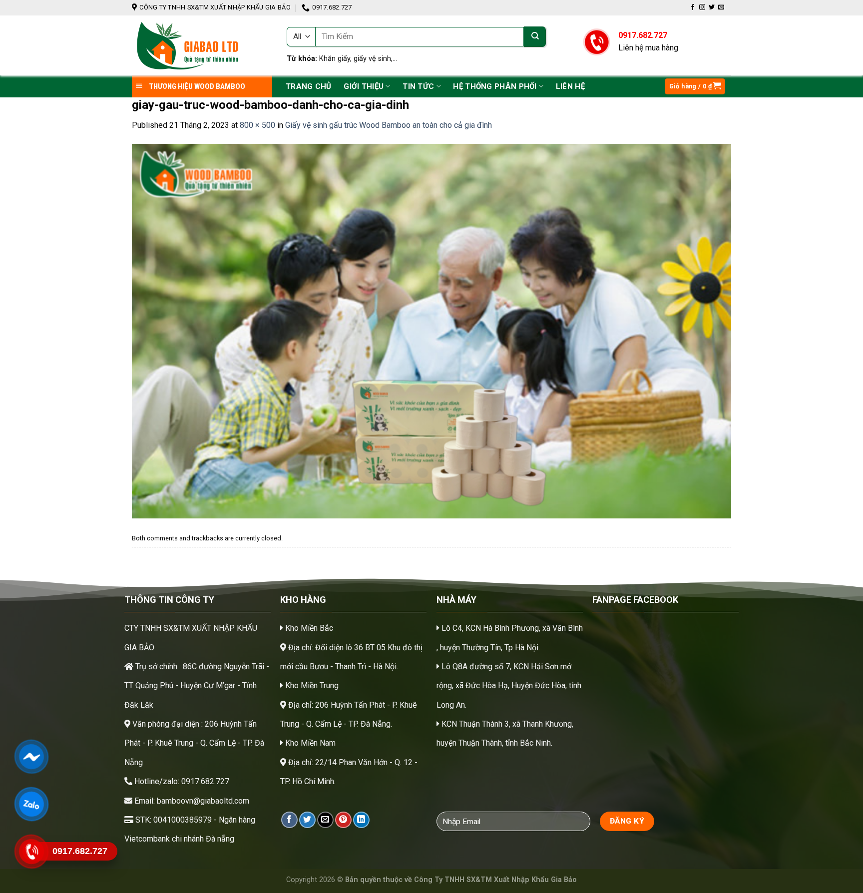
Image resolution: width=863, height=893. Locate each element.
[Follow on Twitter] (712, 7)
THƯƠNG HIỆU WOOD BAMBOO (196, 86)
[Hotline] (31, 851)
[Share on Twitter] (307, 820)
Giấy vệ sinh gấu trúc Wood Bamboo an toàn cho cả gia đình (388, 125)
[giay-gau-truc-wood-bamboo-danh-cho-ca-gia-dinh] (431, 330)
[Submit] (535, 36)
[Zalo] (31, 804)
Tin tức (418, 86)
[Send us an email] (721, 7)
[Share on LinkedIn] (361, 820)
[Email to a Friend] (325, 820)
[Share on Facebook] (289, 820)
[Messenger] (31, 756)
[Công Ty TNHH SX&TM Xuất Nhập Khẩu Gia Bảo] (202, 45)
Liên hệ (570, 86)
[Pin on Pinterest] (343, 820)
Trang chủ (309, 86)
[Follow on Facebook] (693, 7)
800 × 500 (257, 125)
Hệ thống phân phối (494, 86)
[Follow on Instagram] (702, 7)
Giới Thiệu (364, 86)
